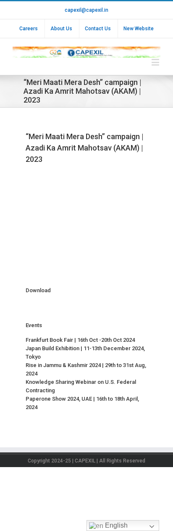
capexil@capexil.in (86, 10)
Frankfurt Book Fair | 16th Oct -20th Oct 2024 (80, 340)
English (115, 525)
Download (38, 290)
